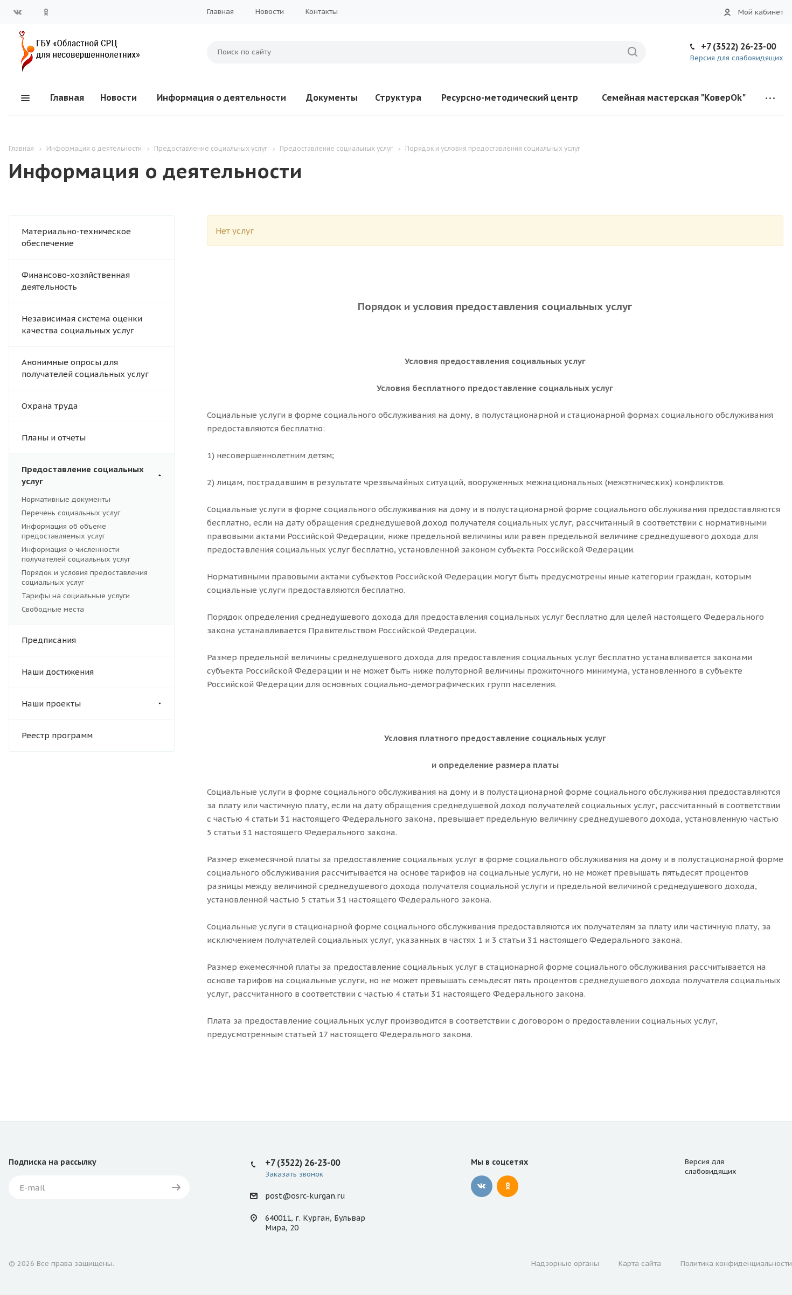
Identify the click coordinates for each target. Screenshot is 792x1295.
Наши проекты (51, 703)
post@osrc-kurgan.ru (305, 1196)
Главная (220, 11)
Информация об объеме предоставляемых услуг (64, 531)
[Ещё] (770, 97)
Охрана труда (50, 406)
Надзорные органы (565, 1263)
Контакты (321, 11)
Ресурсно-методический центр (509, 97)
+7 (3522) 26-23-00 (738, 46)
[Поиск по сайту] (632, 52)
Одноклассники (46, 12)
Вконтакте (18, 12)
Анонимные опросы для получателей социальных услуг (85, 368)
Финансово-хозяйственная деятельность (76, 281)
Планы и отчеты (54, 437)
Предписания (49, 640)
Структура (398, 97)
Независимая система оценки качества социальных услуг (82, 324)
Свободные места (53, 609)
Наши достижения (58, 672)
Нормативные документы (66, 499)
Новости (269, 11)
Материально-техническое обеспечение (76, 237)
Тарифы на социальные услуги (76, 595)
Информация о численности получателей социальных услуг (76, 554)
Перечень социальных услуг (71, 512)
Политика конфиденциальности (736, 1263)
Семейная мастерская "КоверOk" (674, 97)
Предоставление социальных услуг (83, 475)
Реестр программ (57, 735)
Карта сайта (640, 1263)
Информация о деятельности (221, 97)
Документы (332, 97)
